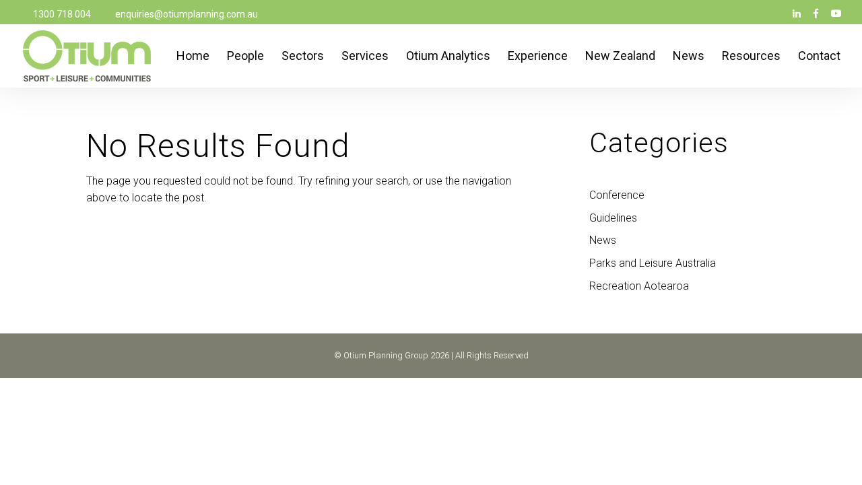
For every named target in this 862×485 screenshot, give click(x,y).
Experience (538, 57)
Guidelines (613, 218)
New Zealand (620, 57)
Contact (819, 57)
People (245, 57)
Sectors (302, 57)
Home (192, 57)
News (688, 57)
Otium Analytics (448, 57)
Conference (616, 195)
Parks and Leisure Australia (652, 263)
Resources (751, 57)
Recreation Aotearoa (639, 286)
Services (365, 57)
